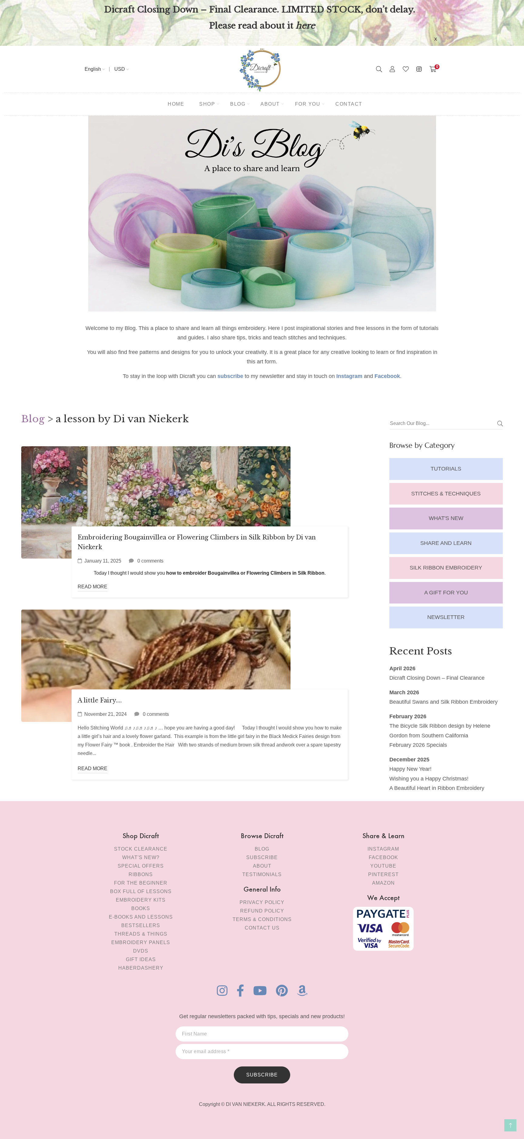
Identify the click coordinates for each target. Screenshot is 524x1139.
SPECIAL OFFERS (141, 866)
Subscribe (262, 857)
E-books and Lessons (141, 917)
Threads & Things (140, 934)
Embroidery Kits (141, 900)
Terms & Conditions (262, 919)
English (93, 69)
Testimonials (262, 874)
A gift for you (446, 593)
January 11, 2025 (102, 560)
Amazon (383, 883)
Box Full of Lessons (141, 891)
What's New (446, 518)
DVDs (140, 951)
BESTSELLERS (140, 925)
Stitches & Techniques (446, 494)
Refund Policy (262, 910)
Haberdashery (140, 968)
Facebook (383, 857)
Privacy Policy (262, 902)
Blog (33, 419)
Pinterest (383, 874)
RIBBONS (141, 874)
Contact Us (262, 927)
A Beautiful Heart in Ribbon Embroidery (436, 788)
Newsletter (446, 617)
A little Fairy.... (100, 700)
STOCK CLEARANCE (140, 849)
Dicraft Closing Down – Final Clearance (437, 678)
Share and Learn (446, 543)
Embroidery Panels (140, 942)
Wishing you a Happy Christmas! (429, 779)
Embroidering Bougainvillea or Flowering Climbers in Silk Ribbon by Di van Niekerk (197, 542)
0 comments (150, 560)
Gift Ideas (141, 959)
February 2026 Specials (418, 745)
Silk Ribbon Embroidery (446, 568)
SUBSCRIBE (262, 1074)
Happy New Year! (410, 769)
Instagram (383, 849)
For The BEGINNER (140, 883)
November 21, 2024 (105, 714)
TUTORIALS (446, 469)
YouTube (383, 866)
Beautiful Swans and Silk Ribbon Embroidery (443, 702)
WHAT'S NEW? (141, 857)
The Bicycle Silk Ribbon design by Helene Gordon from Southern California (439, 731)
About (262, 866)
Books (140, 908)
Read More (92, 586)
